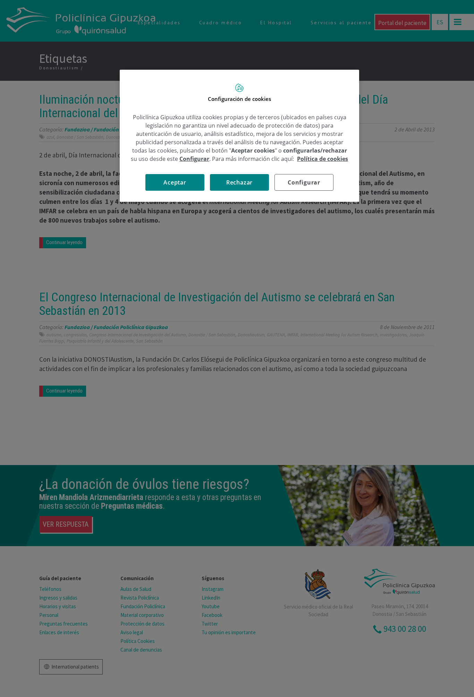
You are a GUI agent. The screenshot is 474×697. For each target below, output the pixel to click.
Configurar (304, 182)
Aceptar (174, 182)
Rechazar (239, 182)
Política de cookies (322, 159)
